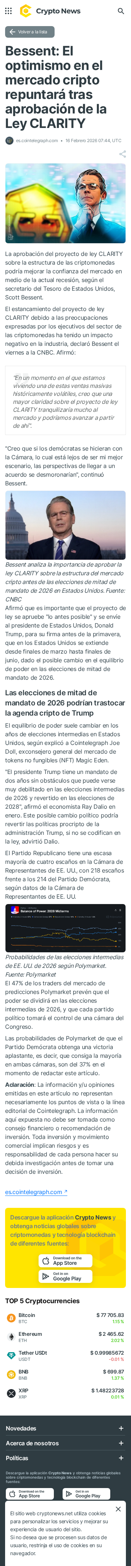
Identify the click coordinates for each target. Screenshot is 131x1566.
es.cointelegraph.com (33, 1192)
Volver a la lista (32, 31)
